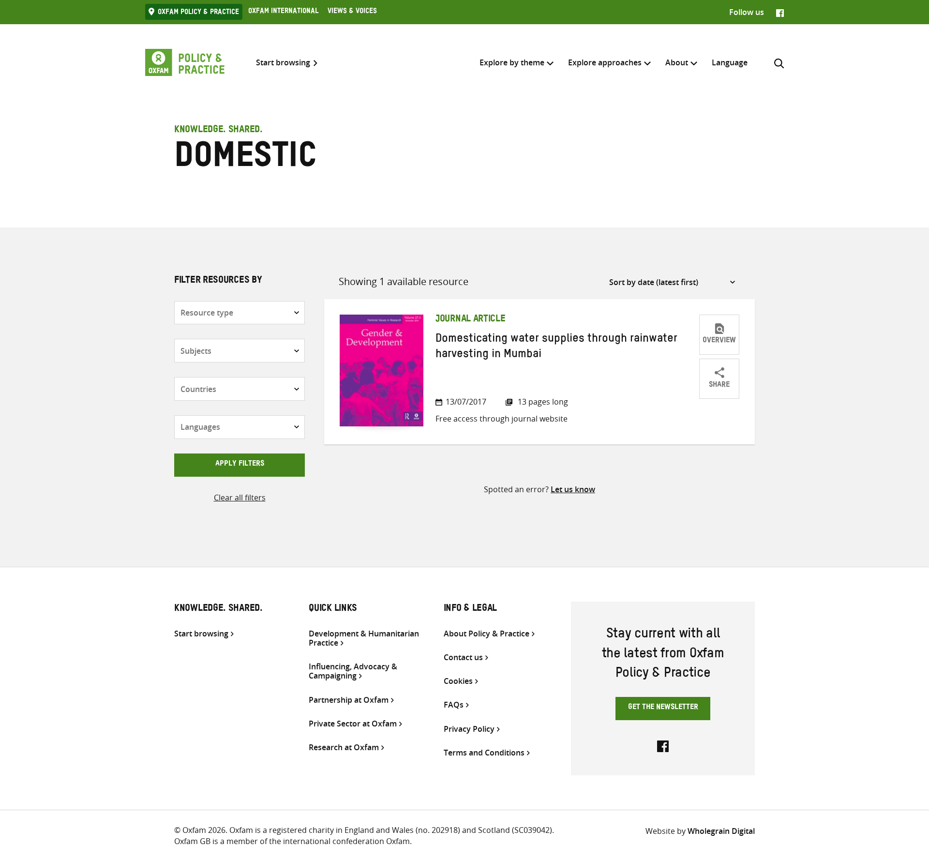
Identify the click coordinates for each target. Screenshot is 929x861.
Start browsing (283, 62)
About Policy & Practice (486, 633)
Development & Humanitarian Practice (364, 638)
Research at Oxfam (344, 747)
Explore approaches (605, 62)
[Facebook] (780, 12)
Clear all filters (240, 497)
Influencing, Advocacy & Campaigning (353, 671)
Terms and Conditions (484, 752)
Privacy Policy (469, 729)
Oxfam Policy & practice (198, 13)
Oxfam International (283, 12)
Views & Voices (352, 12)
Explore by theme (511, 62)
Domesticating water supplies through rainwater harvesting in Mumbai (556, 348)
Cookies (458, 681)
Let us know (573, 489)
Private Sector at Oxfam (353, 723)
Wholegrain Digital (721, 831)
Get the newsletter (663, 708)
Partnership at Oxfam (349, 700)
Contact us (463, 657)
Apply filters (239, 465)
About (676, 62)
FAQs (454, 705)
